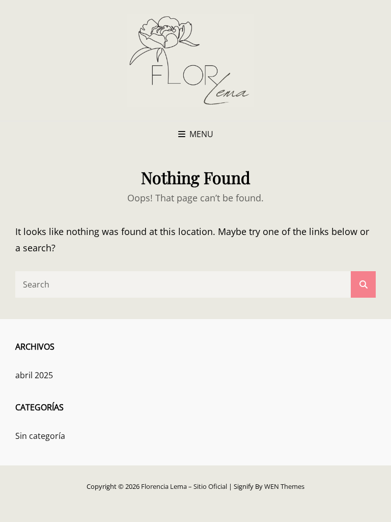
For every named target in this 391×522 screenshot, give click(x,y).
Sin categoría (40, 435)
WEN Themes (284, 486)
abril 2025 (34, 375)
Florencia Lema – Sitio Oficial (184, 486)
